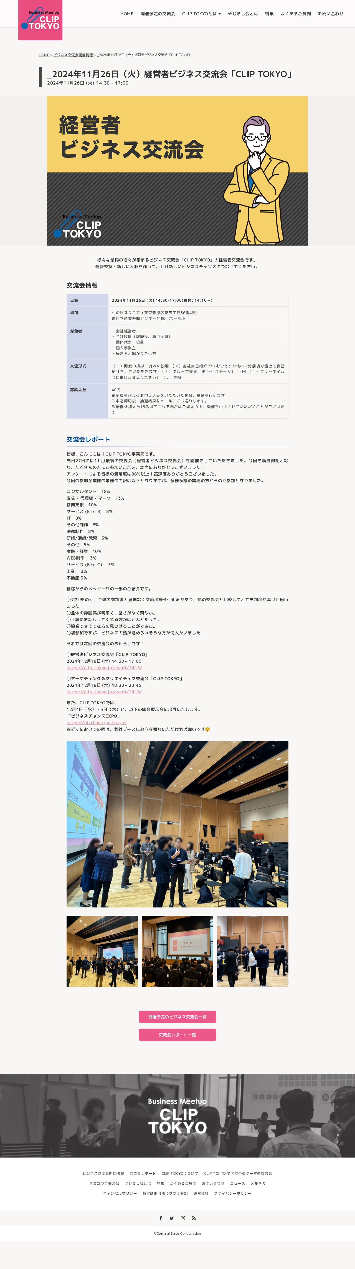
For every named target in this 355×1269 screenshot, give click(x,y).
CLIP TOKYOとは (199, 13)
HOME (126, 13)
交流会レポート (143, 1173)
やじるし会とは (243, 13)
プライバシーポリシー (233, 1193)
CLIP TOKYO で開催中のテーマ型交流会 (238, 1173)
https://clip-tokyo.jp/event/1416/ (104, 692)
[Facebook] (161, 1218)
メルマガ (258, 1183)
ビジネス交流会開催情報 (103, 1173)
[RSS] (194, 1218)
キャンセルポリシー (120, 1193)
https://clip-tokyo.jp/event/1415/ (104, 668)
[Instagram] (183, 1218)
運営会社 (201, 1193)
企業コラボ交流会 (104, 1183)
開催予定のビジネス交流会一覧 (177, 1017)
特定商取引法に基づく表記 (165, 1193)
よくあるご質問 (296, 13)
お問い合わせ (331, 13)
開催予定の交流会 (158, 13)
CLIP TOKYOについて (180, 1173)
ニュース (237, 1183)
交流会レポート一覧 (177, 1035)
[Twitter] (172, 1218)
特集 (269, 13)
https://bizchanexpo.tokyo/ (97, 723)
